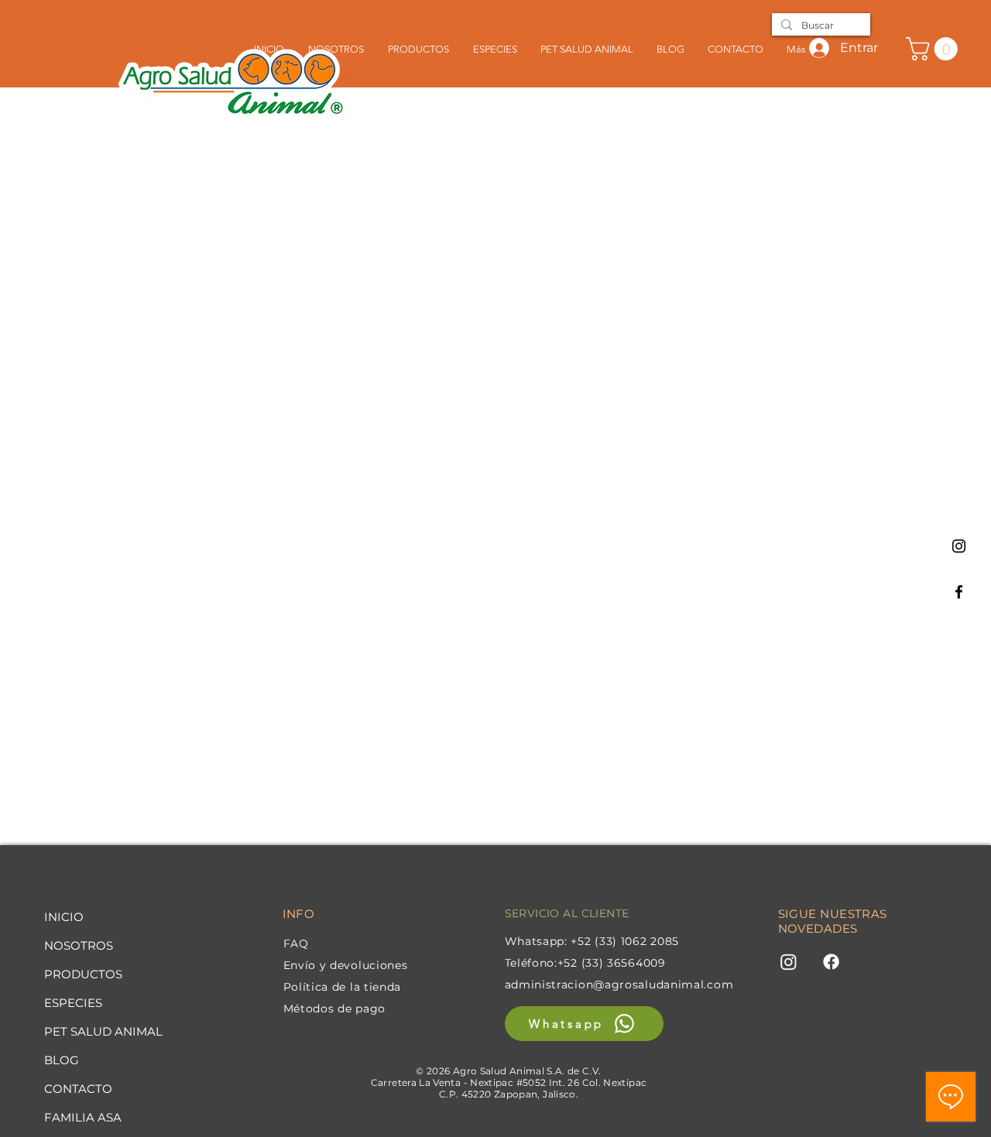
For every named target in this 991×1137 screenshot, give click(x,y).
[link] (934, 48)
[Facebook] (959, 592)
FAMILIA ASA (83, 1117)
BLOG (61, 1060)
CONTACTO (78, 1088)
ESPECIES (73, 1002)
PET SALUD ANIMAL (103, 1031)
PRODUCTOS (83, 974)
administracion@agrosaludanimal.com (619, 984)
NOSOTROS (78, 945)
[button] (495, 49)
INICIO (64, 916)
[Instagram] (959, 546)
